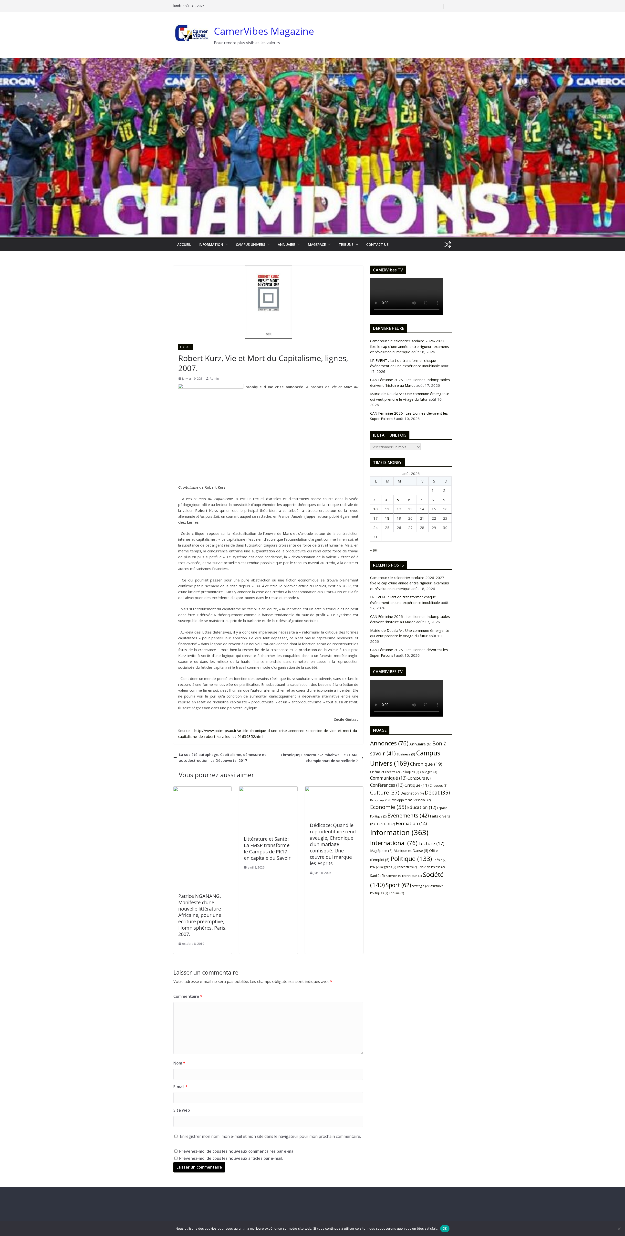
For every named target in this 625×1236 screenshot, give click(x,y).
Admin (214, 378)
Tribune (396, 893)
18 (387, 518)
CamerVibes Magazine (264, 31)
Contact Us (377, 244)
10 (375, 508)
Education (421, 807)
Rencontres (407, 867)
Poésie (439, 860)
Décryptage (379, 800)
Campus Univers (250, 244)
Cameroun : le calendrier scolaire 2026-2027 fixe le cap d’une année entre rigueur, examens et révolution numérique (409, 346)
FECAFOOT (385, 824)
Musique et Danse (411, 850)
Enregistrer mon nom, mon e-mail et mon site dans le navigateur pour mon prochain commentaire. (270, 1136)
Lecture (185, 347)
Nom (179, 1063)
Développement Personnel (410, 800)
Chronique (426, 764)
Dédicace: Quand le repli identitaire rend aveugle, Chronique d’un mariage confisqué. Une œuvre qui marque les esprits (333, 844)
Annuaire (286, 244)
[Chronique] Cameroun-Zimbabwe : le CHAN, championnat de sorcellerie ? (319, 757)
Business (406, 754)
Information (211, 244)
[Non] (618, 1228)
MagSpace (317, 244)
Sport (398, 885)
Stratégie (420, 886)
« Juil (373, 550)
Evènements (408, 815)
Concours (419, 778)
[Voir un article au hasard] (448, 244)
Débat (437, 792)
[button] (225, 244)
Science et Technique (404, 875)
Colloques (410, 772)
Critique (417, 785)
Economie (388, 807)
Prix (374, 867)
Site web (181, 1110)
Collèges (428, 772)
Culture (384, 792)
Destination (412, 793)
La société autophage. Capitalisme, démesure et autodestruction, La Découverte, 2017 (222, 757)
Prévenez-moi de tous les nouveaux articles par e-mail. (231, 1158)
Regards (388, 867)
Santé (377, 875)
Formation (411, 823)
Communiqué (388, 778)
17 (375, 518)
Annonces (389, 743)
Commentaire (187, 996)
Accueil (184, 244)
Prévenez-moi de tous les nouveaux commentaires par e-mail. (237, 1151)
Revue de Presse (431, 867)
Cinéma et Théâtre (385, 772)
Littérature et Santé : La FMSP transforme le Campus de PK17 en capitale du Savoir (267, 848)
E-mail (180, 1086)
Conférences (387, 785)
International (393, 843)
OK (445, 1228)
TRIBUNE (346, 244)
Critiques (439, 785)
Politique (411, 858)
